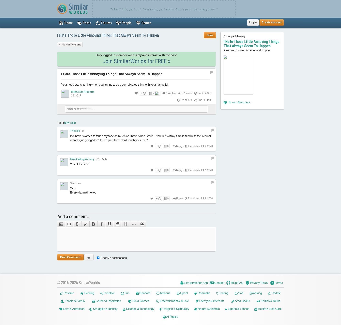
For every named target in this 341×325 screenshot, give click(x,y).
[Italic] (101, 224)
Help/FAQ (237, 282)
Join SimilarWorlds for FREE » (136, 61)
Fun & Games (140, 301)
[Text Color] (85, 224)
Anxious (164, 293)
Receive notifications (113, 257)
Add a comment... (73, 216)
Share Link (204, 99)
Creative (109, 293)
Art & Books (242, 301)
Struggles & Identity (105, 308)
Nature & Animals (208, 308)
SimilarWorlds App (196, 282)
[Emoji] (77, 224)
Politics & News (270, 301)
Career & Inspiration (108, 301)
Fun (126, 293)
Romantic (203, 293)
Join (210, 35)
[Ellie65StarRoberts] (65, 94)
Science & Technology (140, 308)
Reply (179, 146)
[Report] (212, 130)
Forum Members (239, 102)
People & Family (74, 301)
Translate (186, 99)
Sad (240, 293)
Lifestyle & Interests (211, 301)
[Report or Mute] (212, 72)
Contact (219, 282)
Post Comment (70, 257)
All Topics (172, 316)
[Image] (61, 224)
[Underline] (110, 224)
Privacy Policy (258, 282)
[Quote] (142, 224)
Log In (253, 22)
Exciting (88, 293)
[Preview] (89, 257)
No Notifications (71, 44)
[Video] (69, 224)
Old (73, 123)
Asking (257, 293)
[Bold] (93, 224)
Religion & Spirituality (175, 308)
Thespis (75, 130)
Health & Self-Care (269, 308)
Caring (223, 293)
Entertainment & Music (174, 301)
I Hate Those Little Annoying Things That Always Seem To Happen (108, 35)
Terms (278, 282)
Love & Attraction (73, 308)
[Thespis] (64, 134)
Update (276, 293)
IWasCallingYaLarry (82, 159)
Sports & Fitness (238, 308)
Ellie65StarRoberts (82, 91)
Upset (184, 293)
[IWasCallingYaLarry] (64, 162)
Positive (68, 293)
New (66, 123)
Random (144, 293)
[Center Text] (118, 224)
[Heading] (126, 224)
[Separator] (134, 224)
